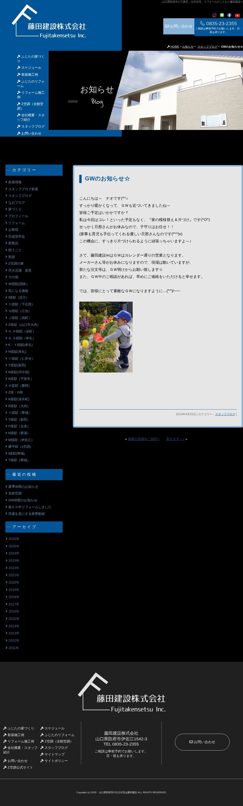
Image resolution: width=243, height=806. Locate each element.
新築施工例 (29, 74)
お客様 (13, 229)
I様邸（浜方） (18, 297)
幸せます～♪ (175, 439)
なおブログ (16, 202)
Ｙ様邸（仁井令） (21, 358)
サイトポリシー (56, 761)
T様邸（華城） (19, 460)
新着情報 (15, 182)
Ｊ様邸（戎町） (20, 318)
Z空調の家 (16, 263)
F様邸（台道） (19, 426)
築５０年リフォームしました (29, 507)
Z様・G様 (15, 392)
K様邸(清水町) (18, 399)
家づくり (15, 209)
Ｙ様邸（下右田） (21, 304)
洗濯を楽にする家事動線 (26, 514)
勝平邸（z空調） (20, 446)
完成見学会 (16, 236)
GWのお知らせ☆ (107, 178)
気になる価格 (18, 291)
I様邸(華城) (16, 453)
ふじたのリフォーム (59, 735)
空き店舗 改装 (20, 270)
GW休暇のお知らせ (22, 500)
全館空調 (15, 493)
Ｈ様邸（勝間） (20, 385)
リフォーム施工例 (20, 741)
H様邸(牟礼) (17, 352)
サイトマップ (54, 754)
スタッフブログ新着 (23, 189)
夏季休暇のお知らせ (23, 486)
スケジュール (30, 67)
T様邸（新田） (19, 419)
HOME (174, 46)
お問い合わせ (181, 26)
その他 (13, 277)
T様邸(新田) (17, 365)
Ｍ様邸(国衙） (18, 284)
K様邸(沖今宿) (18, 372)
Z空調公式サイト (20, 767)
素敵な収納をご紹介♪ (143, 439)
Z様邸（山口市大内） (24, 325)
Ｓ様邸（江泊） (20, 311)
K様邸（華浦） (19, 433)
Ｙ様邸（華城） (20, 413)
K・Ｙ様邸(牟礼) (20, 345)
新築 (11, 257)
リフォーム (16, 223)
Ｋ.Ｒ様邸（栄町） (22, 331)
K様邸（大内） (19, 406)
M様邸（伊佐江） (21, 440)
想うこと (15, 250)
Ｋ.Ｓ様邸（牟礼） (22, 338)
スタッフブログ (207, 46)
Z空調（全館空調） (58, 741)
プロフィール (18, 216)
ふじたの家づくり (20, 728)
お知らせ (188, 46)
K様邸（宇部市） (21, 379)
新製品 (13, 243)
